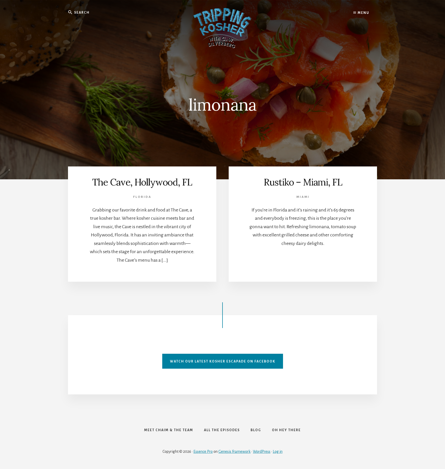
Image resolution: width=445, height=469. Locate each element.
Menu (363, 13)
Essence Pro (203, 451)
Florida (142, 197)
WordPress (261, 451)
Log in (278, 451)
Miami (303, 197)
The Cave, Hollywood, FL (142, 182)
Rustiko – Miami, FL (303, 182)
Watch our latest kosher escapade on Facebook (222, 361)
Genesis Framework (234, 451)
